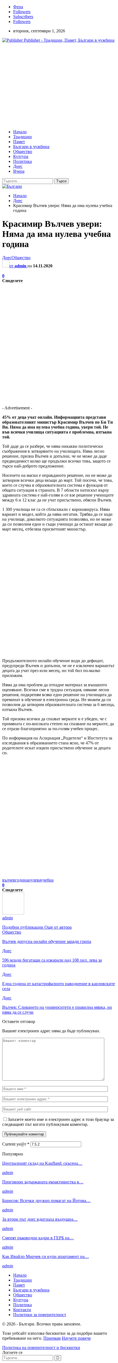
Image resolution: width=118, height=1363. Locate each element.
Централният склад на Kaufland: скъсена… (42, 1163)
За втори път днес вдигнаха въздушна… (40, 1219)
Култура (20, 156)
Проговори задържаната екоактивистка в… (42, 1182)
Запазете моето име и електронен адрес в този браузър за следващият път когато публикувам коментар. (58, 1122)
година (21, 880)
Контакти (22, 1309)
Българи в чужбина (31, 146)
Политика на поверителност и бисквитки (41, 1347)
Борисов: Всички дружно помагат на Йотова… (46, 1200)
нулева (34, 880)
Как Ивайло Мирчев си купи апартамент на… (45, 1256)
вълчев (8, 880)
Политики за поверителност (39, 1314)
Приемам (52, 1338)
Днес (18, 166)
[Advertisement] (48, 85)
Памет (19, 141)
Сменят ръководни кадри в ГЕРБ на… (38, 1238)
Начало (20, 131)
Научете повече (76, 1338)
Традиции (22, 136)
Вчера (18, 171)
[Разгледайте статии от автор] (13, 913)
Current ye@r (15, 1144)
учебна (47, 880)
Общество (22, 151)
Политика (22, 161)
